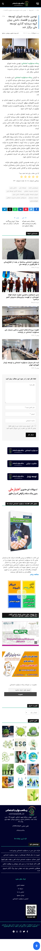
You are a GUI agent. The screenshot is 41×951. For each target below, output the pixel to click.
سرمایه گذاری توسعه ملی (14, 191)
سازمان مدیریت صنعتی (31, 191)
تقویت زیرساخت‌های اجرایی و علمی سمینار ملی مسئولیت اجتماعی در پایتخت (22, 331)
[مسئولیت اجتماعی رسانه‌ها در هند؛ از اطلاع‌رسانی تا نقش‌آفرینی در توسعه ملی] (20, 249)
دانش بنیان (13, 188)
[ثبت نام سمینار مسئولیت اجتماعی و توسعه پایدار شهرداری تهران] (20, 349)
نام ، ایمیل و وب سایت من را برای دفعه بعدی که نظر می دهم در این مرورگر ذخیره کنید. (21, 427)
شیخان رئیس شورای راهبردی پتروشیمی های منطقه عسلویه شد (29, 223)
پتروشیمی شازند (33, 188)
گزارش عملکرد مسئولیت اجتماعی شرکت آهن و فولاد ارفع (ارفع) (20, 859)
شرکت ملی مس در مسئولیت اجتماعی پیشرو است (24, 850)
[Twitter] (24, 931)
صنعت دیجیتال (33, 198)
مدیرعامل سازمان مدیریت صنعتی (16, 198)
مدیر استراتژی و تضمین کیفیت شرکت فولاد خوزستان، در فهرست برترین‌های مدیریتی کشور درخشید (22, 297)
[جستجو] (3, 3)
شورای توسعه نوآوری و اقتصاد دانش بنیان (25, 194)
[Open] (36, 946)
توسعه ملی (22, 188)
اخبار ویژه (16, 33)
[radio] (37, 177)
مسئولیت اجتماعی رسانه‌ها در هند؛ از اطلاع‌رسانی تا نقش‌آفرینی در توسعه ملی (21, 263)
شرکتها (3, 33)
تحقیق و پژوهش (10, 33)
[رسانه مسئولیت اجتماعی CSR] (20, 3)
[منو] (37, 3)
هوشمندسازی (34, 201)
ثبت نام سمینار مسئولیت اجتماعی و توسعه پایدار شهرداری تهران (21, 363)
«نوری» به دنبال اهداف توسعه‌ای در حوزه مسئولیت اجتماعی (21, 855)
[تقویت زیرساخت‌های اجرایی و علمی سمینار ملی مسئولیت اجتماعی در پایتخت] (20, 316)
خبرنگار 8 (34, 33)
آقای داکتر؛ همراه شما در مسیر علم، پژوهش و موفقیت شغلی (21, 864)
